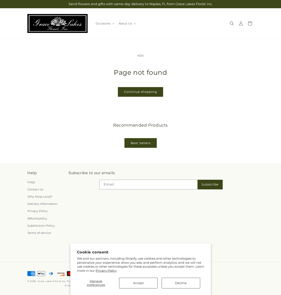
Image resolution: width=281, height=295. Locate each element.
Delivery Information (42, 204)
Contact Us (35, 189)
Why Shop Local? (39, 196)
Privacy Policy (106, 271)
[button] (104, 23)
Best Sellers (141, 143)
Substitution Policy (41, 225)
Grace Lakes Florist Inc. (51, 281)
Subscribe (210, 184)
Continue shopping (140, 92)
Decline (181, 283)
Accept (138, 283)
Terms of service (39, 233)
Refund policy (37, 218)
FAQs (31, 182)
